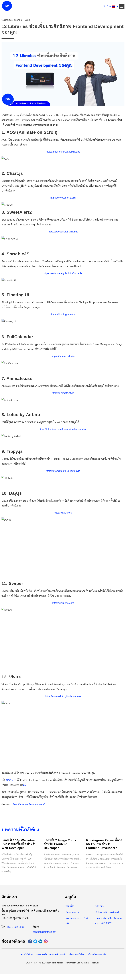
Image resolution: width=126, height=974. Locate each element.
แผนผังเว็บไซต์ (26, 954)
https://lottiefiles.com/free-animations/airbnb (63, 429)
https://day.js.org (63, 512)
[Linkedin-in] (40, 941)
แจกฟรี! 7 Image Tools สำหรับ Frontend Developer (60, 844)
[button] (121, 6)
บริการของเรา (72, 912)
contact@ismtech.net (44, 932)
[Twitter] (35, 941)
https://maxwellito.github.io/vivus (63, 696)
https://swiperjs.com (63, 603)
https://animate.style (63, 393)
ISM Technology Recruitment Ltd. (20, 905)
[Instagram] (46, 941)
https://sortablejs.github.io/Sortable (63, 273)
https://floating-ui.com (63, 314)
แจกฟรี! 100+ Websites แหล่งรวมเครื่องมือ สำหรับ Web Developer (19, 844)
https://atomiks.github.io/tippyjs (63, 471)
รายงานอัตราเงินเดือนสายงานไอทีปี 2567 (108, 921)
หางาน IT (11, 780)
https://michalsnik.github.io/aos (63, 151)
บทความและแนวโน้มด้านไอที (78, 921)
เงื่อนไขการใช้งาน (77, 954)
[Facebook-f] (30, 941)
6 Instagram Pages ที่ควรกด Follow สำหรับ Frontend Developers (104, 844)
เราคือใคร (70, 906)
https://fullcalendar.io (63, 356)
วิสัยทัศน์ (99, 906)
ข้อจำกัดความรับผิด (97, 954)
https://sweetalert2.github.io (63, 231)
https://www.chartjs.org (63, 197)
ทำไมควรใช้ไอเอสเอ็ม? (107, 912)
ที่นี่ (24, 785)
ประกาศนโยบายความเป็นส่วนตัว (51, 954)
